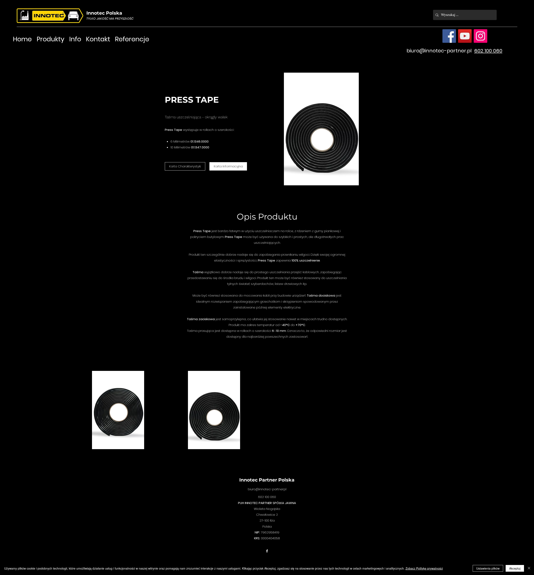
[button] (185, 166)
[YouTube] (465, 36)
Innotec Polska (104, 13)
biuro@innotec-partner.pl (439, 50)
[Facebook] (449, 36)
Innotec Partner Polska (267, 480)
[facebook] (267, 551)
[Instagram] (480, 36)
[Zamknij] (528, 568)
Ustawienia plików (488, 568)
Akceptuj (514, 568)
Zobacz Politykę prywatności (424, 568)
